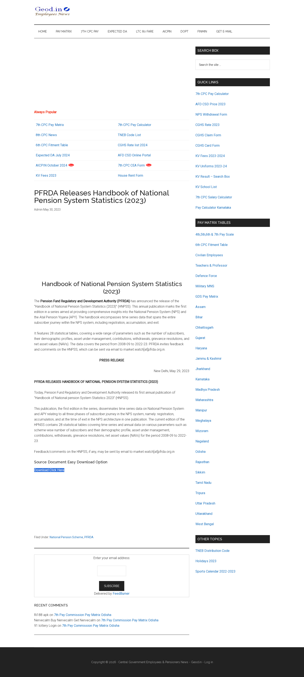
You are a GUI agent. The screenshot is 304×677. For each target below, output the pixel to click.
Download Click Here (49, 470)
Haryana (201, 348)
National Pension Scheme (66, 537)
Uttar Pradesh (205, 503)
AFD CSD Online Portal (134, 155)
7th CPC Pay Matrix (50, 125)
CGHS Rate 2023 (207, 125)
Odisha (200, 452)
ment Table (60, 145)
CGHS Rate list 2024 (132, 145)
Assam (200, 307)
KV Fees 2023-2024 (210, 156)
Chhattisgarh (204, 328)
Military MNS (204, 286)
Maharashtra (204, 400)
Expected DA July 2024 (53, 155)
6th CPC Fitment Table (211, 245)
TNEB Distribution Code (212, 551)
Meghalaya (203, 421)
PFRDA (88, 537)
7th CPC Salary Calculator (213, 197)
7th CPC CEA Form (131, 165)
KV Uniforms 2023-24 (211, 166)
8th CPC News (46, 135)
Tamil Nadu (203, 483)
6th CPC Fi (43, 145)
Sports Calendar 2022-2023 (215, 571)
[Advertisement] (111, 75)
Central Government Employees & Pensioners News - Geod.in (160, 662)
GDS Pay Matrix (206, 296)
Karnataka (202, 379)
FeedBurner (121, 594)
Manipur (201, 410)
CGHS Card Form (207, 145)
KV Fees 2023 (46, 175)
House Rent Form (130, 175)
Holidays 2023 (206, 561)
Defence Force (206, 276)
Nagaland (202, 441)
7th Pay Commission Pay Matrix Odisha (82, 615)
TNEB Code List (129, 135)
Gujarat (200, 338)
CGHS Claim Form (208, 135)
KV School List (206, 187)
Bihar (199, 317)
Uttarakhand (203, 514)
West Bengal (204, 524)
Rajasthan (202, 462)
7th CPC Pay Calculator (134, 125)
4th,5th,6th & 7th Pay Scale (214, 234)
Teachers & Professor (211, 265)
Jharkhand (202, 369)
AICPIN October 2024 (51, 165)
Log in (209, 662)
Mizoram (201, 431)
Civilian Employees (209, 255)
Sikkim (200, 472)
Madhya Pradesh (207, 390)
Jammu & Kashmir (208, 359)
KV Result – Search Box (212, 177)
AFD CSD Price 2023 (210, 104)
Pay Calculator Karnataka (213, 208)
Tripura (200, 493)
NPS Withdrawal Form (211, 114)
